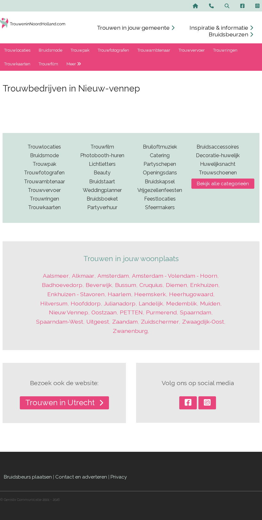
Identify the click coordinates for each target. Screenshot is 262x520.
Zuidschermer (160, 321)
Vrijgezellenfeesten (159, 190)
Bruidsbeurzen (229, 34)
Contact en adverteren (81, 477)
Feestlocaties (160, 199)
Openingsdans (160, 173)
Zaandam (125, 321)
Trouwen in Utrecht (60, 402)
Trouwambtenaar (153, 50)
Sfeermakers (160, 207)
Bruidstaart (102, 182)
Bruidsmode (50, 50)
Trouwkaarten (17, 64)
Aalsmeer (56, 275)
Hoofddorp (86, 303)
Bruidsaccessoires (217, 147)
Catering (160, 155)
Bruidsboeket (102, 199)
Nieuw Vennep (68, 312)
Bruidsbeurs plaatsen (28, 477)
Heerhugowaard (191, 294)
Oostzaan (104, 312)
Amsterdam (113, 275)
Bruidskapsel (160, 182)
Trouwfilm (48, 64)
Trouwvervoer (192, 50)
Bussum (125, 285)
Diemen (176, 285)
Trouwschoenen (218, 173)
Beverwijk (99, 285)
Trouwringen (225, 50)
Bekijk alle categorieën (223, 184)
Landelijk (151, 303)
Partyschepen (159, 164)
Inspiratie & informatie (219, 27)
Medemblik (181, 303)
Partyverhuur (102, 207)
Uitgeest (97, 321)
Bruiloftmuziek (160, 147)
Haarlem (119, 294)
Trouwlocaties (17, 50)
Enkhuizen (204, 285)
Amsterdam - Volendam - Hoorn (174, 275)
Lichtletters (102, 164)
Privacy (119, 477)
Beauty (102, 173)
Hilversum (53, 303)
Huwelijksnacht (217, 164)
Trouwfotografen (113, 50)
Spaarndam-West (59, 321)
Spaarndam (195, 312)
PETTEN (131, 312)
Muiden (210, 303)
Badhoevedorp (62, 285)
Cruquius (151, 285)
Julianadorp (119, 303)
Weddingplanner (102, 190)
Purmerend (161, 312)
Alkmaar (83, 275)
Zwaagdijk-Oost (203, 321)
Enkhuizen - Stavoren (75, 294)
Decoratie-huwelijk (218, 155)
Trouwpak (80, 50)
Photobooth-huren (102, 155)
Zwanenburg (130, 330)
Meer (71, 64)
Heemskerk (150, 294)
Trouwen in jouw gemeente (134, 27)
